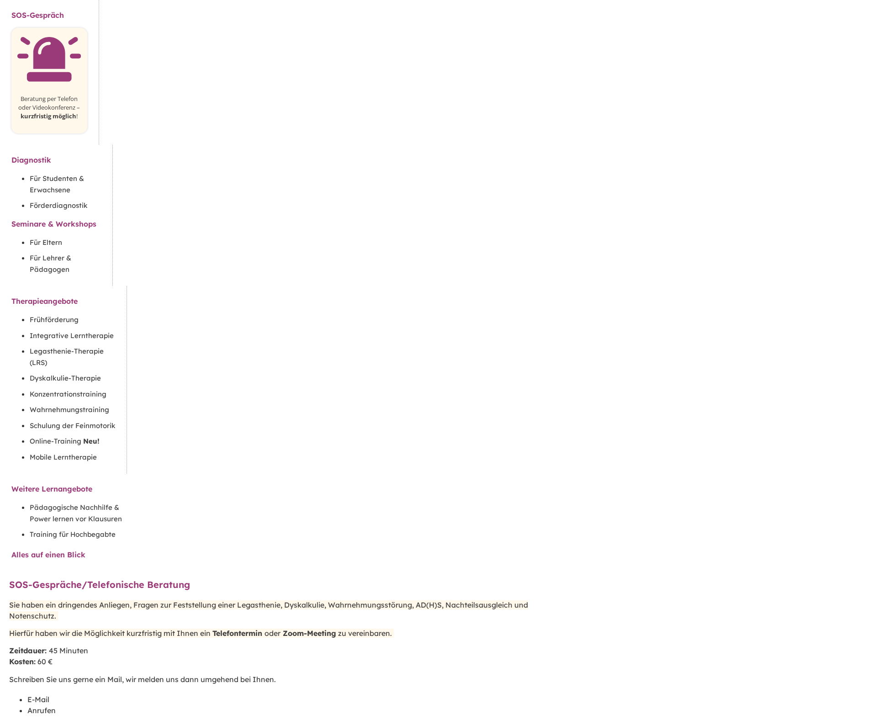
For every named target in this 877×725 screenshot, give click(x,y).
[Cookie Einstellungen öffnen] (20, 713)
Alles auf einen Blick (48, 554)
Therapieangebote (44, 301)
